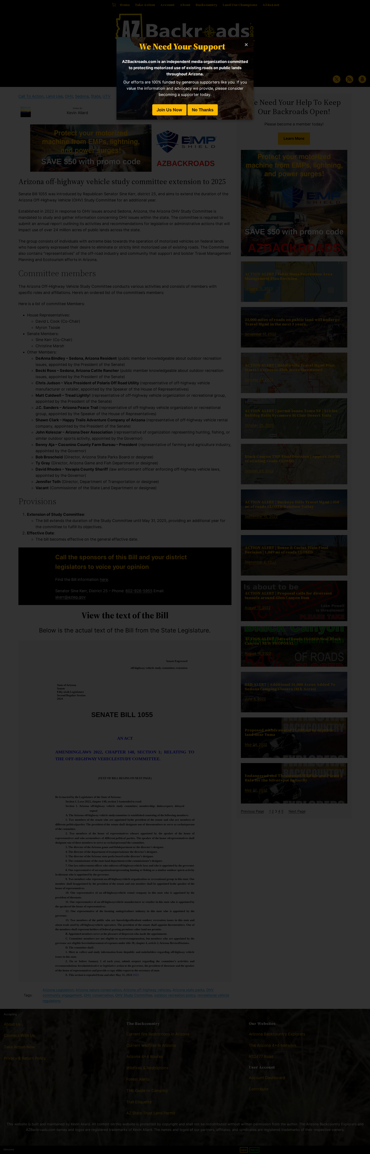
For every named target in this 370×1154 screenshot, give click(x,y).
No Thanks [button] (202, 109)
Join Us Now (169, 109)
